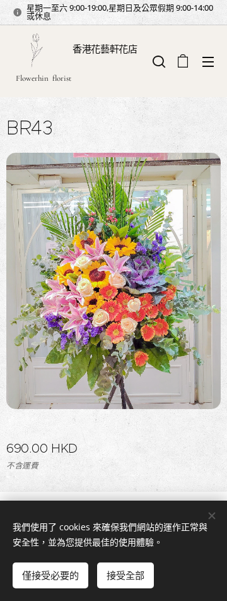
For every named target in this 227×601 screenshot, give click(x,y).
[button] (157, 61)
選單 (208, 61)
